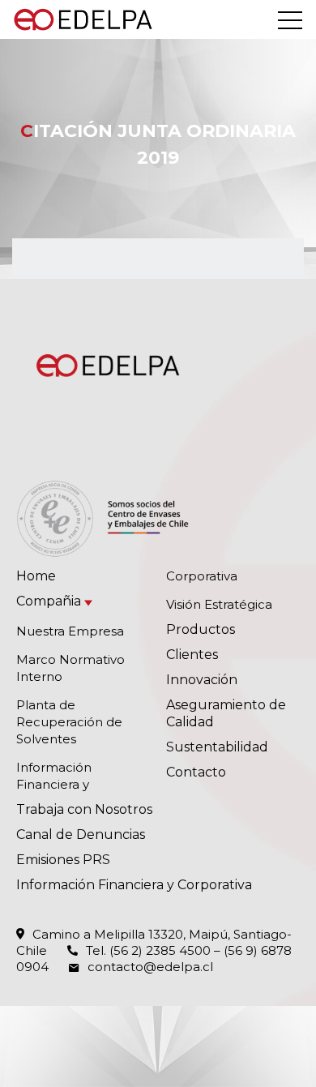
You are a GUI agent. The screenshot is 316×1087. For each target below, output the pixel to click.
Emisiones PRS (63, 859)
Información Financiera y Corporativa (134, 884)
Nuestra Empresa (70, 631)
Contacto (196, 772)
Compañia (48, 601)
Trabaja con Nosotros (84, 809)
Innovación (201, 679)
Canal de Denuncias (80, 834)
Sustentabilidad (217, 747)
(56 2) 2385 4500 (160, 950)
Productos (200, 629)
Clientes (192, 654)
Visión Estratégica (219, 604)
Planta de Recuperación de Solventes (69, 722)
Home (36, 576)
